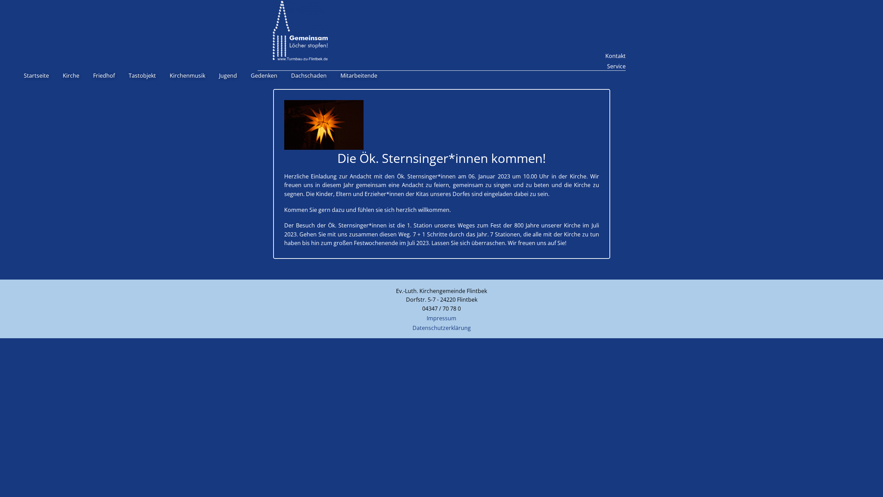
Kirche (71, 75)
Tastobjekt (142, 75)
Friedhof (104, 75)
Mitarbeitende (358, 75)
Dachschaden (309, 75)
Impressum (441, 318)
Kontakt (615, 56)
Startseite (36, 75)
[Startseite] (300, 30)
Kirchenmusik (187, 75)
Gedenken (264, 75)
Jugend (228, 75)
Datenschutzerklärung (442, 328)
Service (616, 66)
